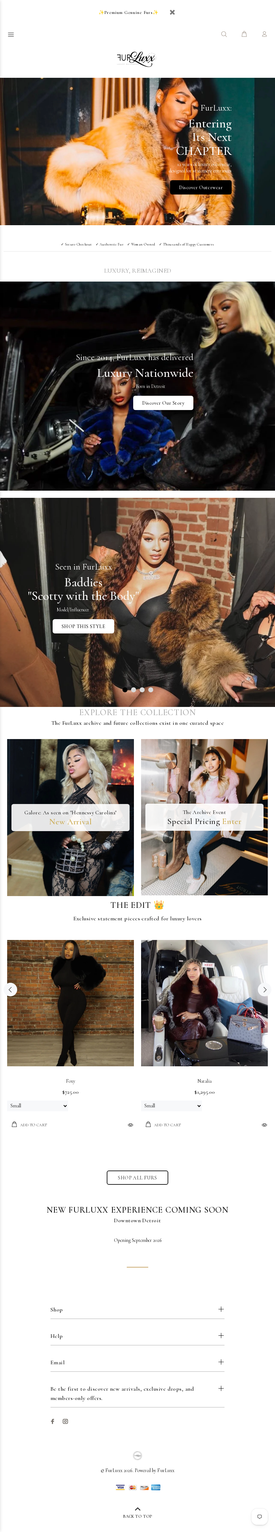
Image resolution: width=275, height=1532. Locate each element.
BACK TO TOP (137, 1516)
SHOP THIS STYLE (83, 626)
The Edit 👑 (137, 905)
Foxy (70, 1081)
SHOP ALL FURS (137, 1178)
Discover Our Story (163, 403)
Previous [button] (10, 989)
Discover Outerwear (201, 187)
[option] (71, 1035)
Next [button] (264, 989)
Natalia (204, 1081)
